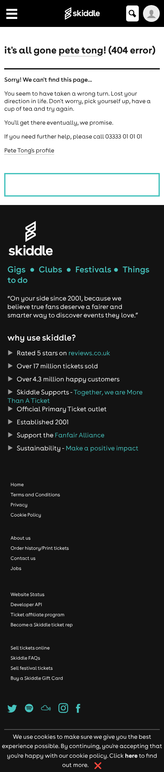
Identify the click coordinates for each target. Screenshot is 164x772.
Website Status (28, 594)
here (131, 755)
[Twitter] (12, 710)
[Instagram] (63, 710)
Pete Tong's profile (29, 150)
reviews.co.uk (89, 353)
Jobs (16, 568)
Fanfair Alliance (79, 435)
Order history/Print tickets (40, 548)
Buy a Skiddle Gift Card (37, 678)
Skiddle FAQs (25, 658)
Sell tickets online (30, 648)
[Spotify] (29, 710)
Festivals (93, 269)
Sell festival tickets (32, 668)
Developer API (26, 604)
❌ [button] (98, 765)
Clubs (50, 269)
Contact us (23, 558)
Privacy (19, 505)
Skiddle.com (82, 13)
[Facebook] (78, 710)
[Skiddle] (31, 238)
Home (17, 484)
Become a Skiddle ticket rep (42, 625)
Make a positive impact (102, 448)
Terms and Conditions (35, 495)
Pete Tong (80, 49)
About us (21, 538)
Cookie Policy (26, 515)
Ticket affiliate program (37, 615)
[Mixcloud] (45, 710)
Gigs (17, 269)
